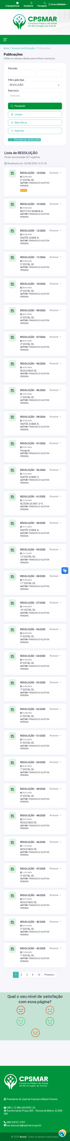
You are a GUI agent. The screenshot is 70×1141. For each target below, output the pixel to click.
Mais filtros (21, 122)
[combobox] (35, 84)
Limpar (18, 114)
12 (39, 974)
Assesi (23, 1136)
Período (12, 68)
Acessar (54, 172)
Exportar (19, 130)
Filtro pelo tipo (16, 80)
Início (6, 48)
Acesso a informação (23, 48)
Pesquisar (19, 106)
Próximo (49, 974)
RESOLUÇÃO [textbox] (16, 84)
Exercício (13, 90)
